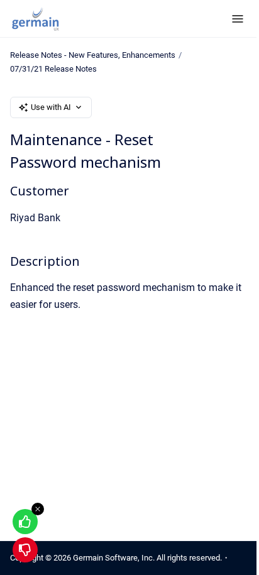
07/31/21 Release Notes (53, 69)
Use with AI (51, 107)
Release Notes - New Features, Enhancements (92, 55)
